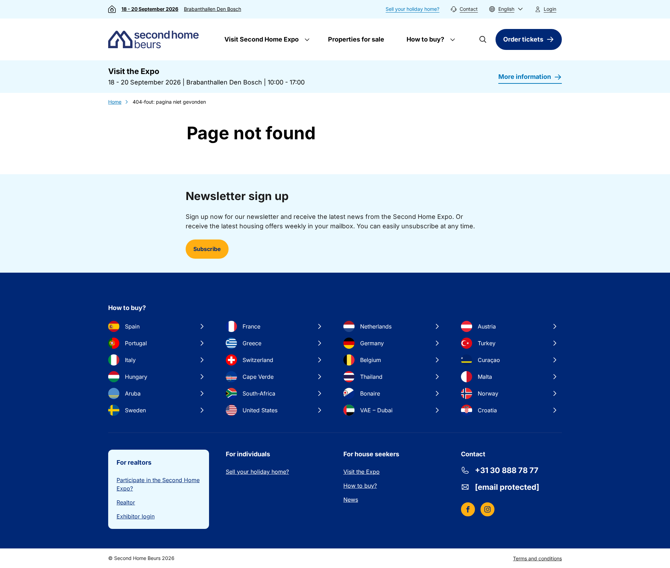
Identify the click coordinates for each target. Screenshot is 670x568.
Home (114, 102)
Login (550, 9)
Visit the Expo (361, 471)
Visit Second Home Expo (260, 39)
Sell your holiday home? (412, 9)
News (350, 499)
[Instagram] (487, 509)
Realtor (126, 502)
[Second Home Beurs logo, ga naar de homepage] (155, 39)
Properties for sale (356, 39)
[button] (506, 9)
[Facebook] (468, 509)
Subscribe (207, 248)
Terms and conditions (537, 558)
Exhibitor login (136, 516)
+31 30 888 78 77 (506, 470)
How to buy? (425, 39)
